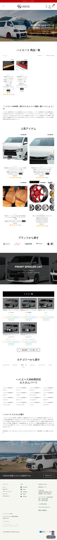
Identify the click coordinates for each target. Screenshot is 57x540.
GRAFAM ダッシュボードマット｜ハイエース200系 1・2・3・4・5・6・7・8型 (22, 79)
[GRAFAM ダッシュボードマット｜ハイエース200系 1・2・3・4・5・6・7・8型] (22, 66)
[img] (7, 95)
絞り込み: (5, 55)
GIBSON (42, 166)
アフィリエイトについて (44, 507)
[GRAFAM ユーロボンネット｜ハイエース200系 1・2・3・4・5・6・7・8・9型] (15, 148)
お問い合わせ (6, 496)
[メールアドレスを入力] (17, 524)
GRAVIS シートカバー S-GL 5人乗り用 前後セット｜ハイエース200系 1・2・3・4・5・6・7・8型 (15, 217)
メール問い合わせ (42, 503)
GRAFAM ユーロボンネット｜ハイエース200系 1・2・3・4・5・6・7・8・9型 (15, 168)
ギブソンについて (7, 491)
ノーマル (5, 317)
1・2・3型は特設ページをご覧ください (28, 350)
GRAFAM (15, 166)
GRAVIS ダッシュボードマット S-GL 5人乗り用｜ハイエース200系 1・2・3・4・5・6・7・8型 (8, 80)
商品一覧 (5, 489)
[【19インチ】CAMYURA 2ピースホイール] (42, 196)
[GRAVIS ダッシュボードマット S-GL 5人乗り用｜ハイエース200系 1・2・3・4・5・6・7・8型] (8, 66)
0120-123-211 (50, 497)
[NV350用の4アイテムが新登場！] (28, 1)
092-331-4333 (45, 498)
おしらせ (5, 493)
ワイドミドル (11, 317)
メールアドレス (6, 521)
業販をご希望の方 (42, 510)
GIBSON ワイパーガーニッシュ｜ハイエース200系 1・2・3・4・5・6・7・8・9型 (41, 168)
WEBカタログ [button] (48, 475)
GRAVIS (15, 214)
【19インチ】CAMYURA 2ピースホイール (42, 215)
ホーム (4, 487)
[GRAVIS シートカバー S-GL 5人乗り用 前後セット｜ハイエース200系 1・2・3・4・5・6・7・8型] (15, 196)
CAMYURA (42, 214)
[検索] (46, 6)
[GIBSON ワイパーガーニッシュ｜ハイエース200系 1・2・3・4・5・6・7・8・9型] (42, 148)
